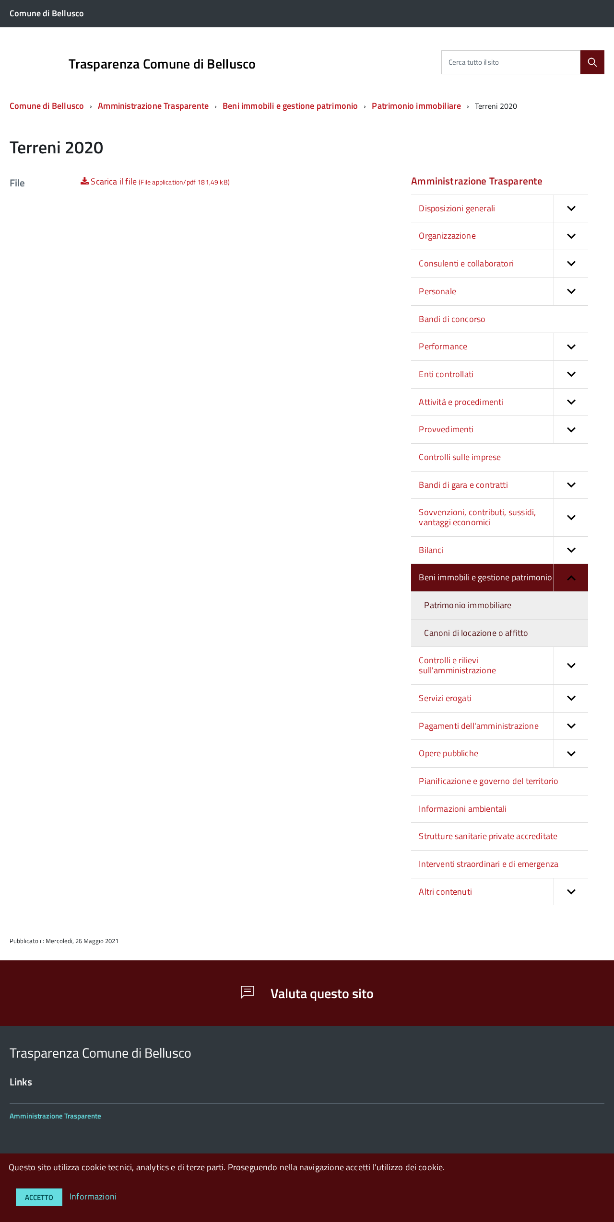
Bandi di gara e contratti (463, 484)
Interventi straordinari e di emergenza (488, 863)
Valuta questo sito (321, 993)
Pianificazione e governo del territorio (488, 780)
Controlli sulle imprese (460, 456)
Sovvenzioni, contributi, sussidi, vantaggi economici (477, 517)
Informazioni (93, 1196)
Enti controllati (446, 374)
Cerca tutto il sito (474, 62)
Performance (443, 346)
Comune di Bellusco (47, 105)
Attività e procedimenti (461, 401)
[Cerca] (592, 62)
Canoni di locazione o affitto (476, 632)
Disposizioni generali (457, 208)
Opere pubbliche (448, 753)
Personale (437, 291)
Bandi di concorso (452, 318)
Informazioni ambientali (463, 808)
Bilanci (431, 549)
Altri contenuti (445, 891)
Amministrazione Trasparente (153, 105)
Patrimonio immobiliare (416, 105)
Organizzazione (447, 235)
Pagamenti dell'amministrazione (478, 725)
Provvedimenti (446, 429)
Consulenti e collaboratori (466, 263)
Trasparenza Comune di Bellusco (162, 63)
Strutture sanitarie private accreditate (488, 836)
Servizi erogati (445, 698)
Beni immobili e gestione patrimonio (290, 105)
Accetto (39, 1197)
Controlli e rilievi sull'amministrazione (457, 665)
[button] (571, 208)
